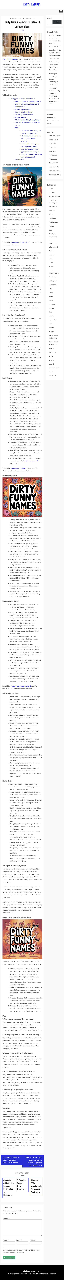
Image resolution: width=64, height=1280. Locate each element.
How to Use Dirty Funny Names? (27, 104)
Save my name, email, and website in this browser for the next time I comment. (21, 1251)
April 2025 (53, 155)
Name (5, 1240)
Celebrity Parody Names (24, 114)
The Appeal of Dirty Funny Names (22, 99)
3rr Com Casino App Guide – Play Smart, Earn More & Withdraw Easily (55, 41)
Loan (51, 292)
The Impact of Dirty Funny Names (27, 120)
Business (52, 218)
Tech (51, 356)
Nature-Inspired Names (24, 112)
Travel (51, 364)
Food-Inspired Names (23, 109)
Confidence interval (30, 461)
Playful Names (20, 117)
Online (51, 308)
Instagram (53, 281)
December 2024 (54, 171)
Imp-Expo (52, 277)
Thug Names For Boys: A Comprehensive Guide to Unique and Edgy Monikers (33, 1161)
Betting (51, 210)
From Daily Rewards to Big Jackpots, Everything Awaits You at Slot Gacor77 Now (54, 96)
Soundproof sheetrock (19, 242)
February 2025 (54, 163)
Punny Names (20, 107)
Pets (50, 312)
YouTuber (52, 376)
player (51, 316)
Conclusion (19, 160)
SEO (50, 324)
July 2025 (52, 143)
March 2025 (53, 159)
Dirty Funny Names (9, 59)
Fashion (52, 251)
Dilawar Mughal (29, 18)
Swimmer (52, 352)
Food (51, 259)
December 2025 (54, 136)
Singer (51, 331)
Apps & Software (55, 196)
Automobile (53, 207)
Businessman (54, 222)
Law (50, 288)
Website (33, 1240)
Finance (52, 255)
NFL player (53, 304)
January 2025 (54, 167)
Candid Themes (50, 1274)
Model (51, 296)
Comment (7, 1218)
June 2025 (52, 147)
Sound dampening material (21, 686)
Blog (22, 30)
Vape (51, 372)
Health (51, 266)
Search (49, 18)
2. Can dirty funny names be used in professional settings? (30, 138)
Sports (51, 348)
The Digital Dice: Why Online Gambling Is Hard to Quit (53, 79)
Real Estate (53, 320)
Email (19, 1240)
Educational (53, 247)
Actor (51, 188)
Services (52, 327)
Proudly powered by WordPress (19, 1274)
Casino (51, 226)
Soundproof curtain (18, 468)
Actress (52, 192)
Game (51, 262)
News (51, 300)
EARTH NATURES (32, 4)
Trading (52, 360)
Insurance (53, 285)
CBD (50, 230)
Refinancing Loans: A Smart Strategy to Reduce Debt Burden (12, 1160)
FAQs (17, 128)
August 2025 (53, 139)
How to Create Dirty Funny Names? (28, 101)
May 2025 (52, 151)
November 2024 (54, 174)
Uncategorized (54, 368)
